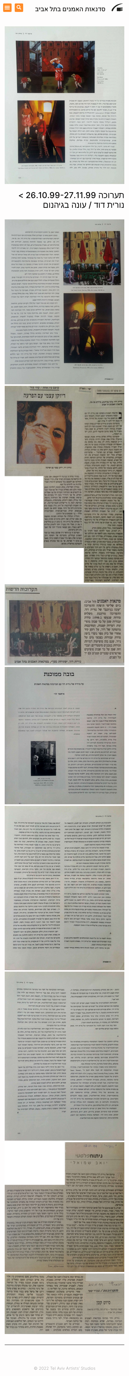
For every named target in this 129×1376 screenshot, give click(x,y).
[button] (7, 7)
